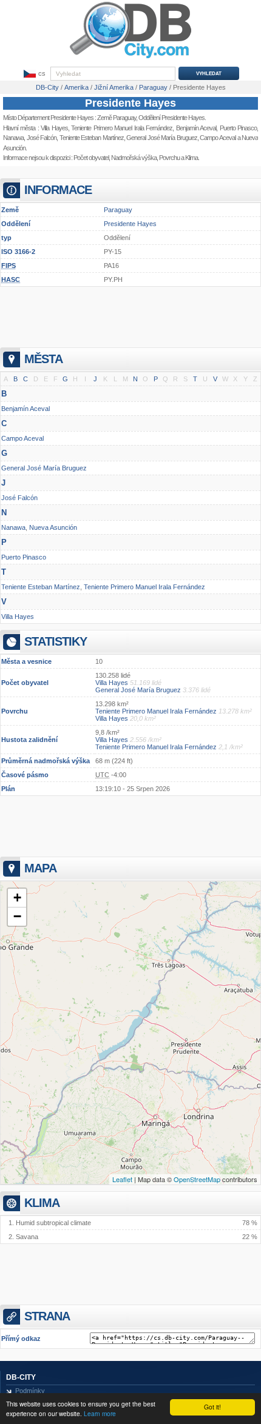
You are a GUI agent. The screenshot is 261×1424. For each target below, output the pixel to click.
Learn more (100, 1413)
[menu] (33, 74)
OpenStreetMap (197, 1179)
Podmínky (30, 1390)
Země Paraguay (116, 117)
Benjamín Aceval (25, 408)
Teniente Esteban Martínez (91, 137)
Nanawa (13, 137)
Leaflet (122, 1179)
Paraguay (118, 209)
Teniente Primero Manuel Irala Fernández (121, 128)
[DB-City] (130, 58)
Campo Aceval (22, 438)
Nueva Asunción (53, 527)
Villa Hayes (54, 128)
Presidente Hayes (130, 103)
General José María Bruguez (44, 468)
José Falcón (42, 137)
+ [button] (17, 897)
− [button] (17, 916)
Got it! (212, 1406)
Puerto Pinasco (23, 557)
